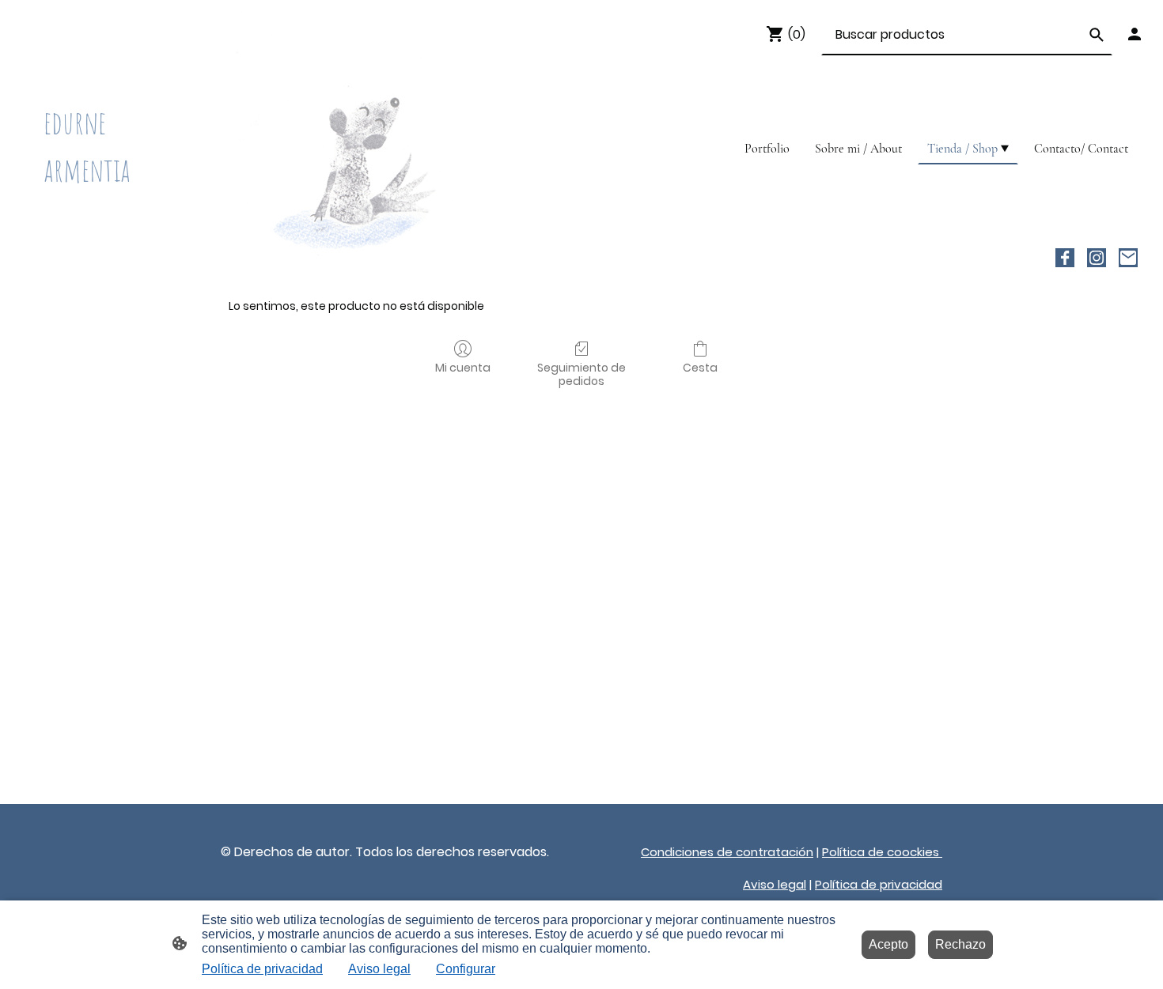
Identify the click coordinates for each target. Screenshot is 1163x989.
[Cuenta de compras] (1134, 34)
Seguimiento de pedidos (581, 374)
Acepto (888, 944)
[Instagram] (1096, 257)
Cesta (700, 367)
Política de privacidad (262, 969)
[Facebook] (1064, 257)
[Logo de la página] (107, 209)
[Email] (1128, 257)
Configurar (465, 969)
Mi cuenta (463, 367)
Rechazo (960, 944)
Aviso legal (379, 969)
